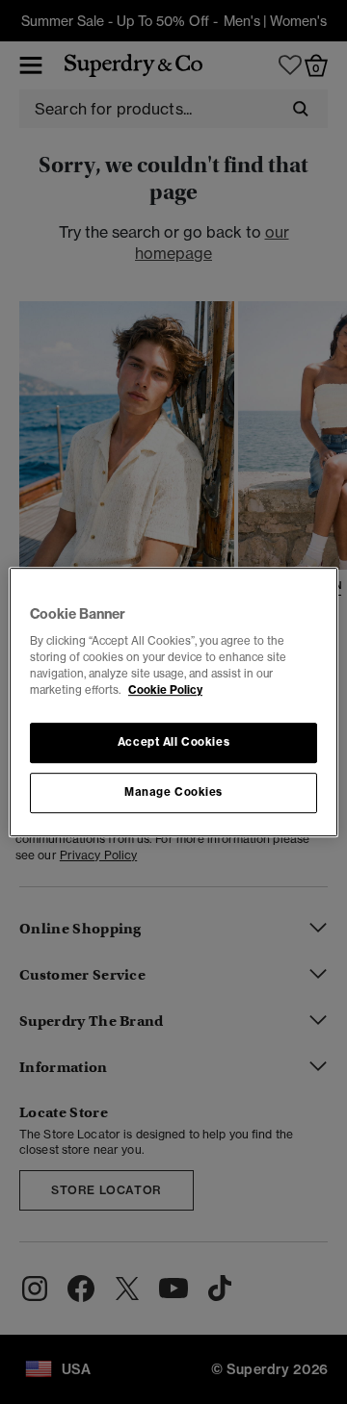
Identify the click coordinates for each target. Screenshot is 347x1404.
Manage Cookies (173, 792)
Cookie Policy (165, 690)
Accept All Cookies (173, 743)
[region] (173, 702)
